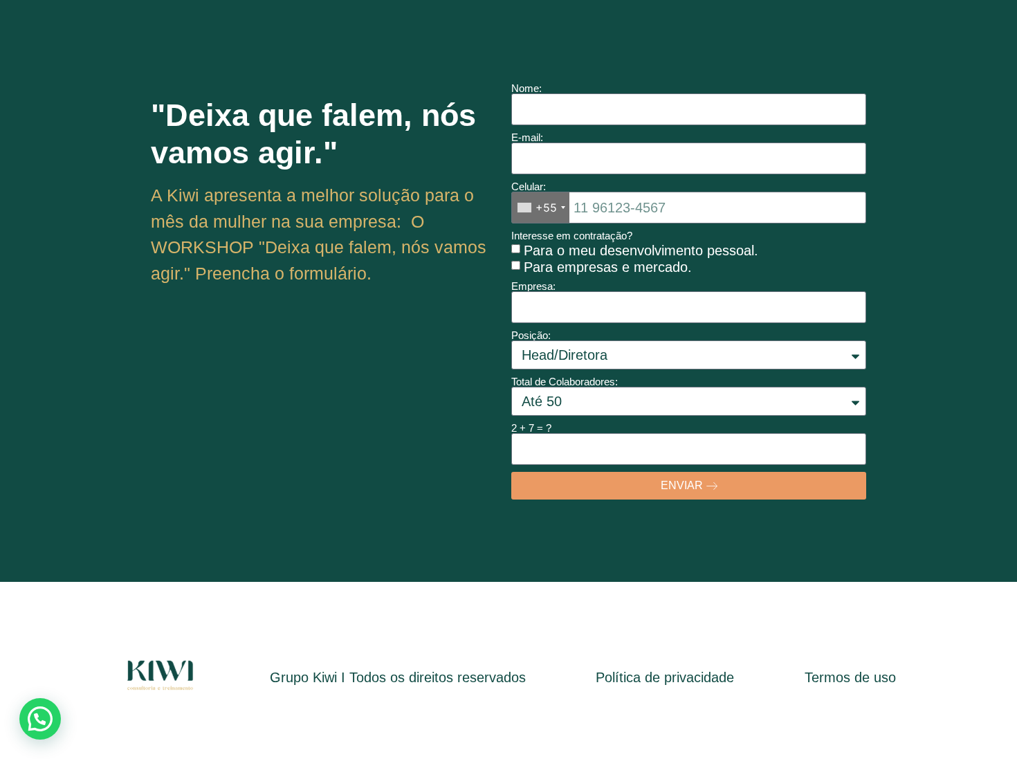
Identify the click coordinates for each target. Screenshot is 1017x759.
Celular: (528, 186)
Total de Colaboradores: (564, 381)
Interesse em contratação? (571, 235)
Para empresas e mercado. (608, 266)
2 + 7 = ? (531, 428)
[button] (40, 719)
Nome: (526, 88)
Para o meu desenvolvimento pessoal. (641, 249)
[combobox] (540, 207)
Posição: (531, 335)
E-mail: (527, 137)
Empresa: (533, 286)
